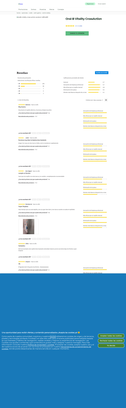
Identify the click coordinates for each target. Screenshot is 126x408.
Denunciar (46, 133)
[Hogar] (20, 4)
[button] (90, 3)
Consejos (61, 9)
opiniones (25, 13)
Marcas (51, 9)
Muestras (43, 9)
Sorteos (33, 9)
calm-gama (37, 13)
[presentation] (28, 226)
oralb (30, 13)
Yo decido (111, 346)
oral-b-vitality (46, 13)
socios (53, 336)
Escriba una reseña (102, 73)
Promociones (23, 9)
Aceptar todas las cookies (111, 336)
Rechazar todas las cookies (111, 341)
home (18, 13)
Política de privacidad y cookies (41, 345)
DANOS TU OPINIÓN (77, 33)
